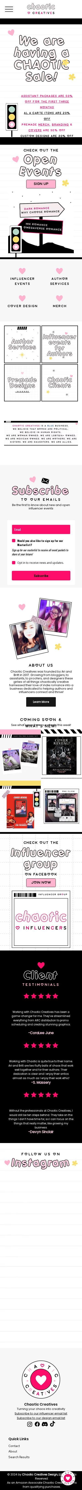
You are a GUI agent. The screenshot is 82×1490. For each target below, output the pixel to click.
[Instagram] (29, 1424)
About (12, 1451)
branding (60, 124)
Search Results (19, 1457)
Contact (14, 1446)
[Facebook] (37, 1424)
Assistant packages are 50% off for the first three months (47, 101)
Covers (35, 130)
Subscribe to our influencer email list (41, 1413)
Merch (43, 124)
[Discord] (44, 1424)
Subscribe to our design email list (41, 1418)
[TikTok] (52, 1424)
